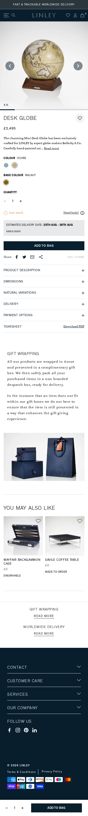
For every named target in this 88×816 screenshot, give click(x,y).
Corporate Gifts (20, 734)
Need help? (71, 213)
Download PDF (73, 326)
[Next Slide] (78, 65)
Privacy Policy (52, 771)
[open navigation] (6, 15)
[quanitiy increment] (20, 201)
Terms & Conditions (21, 772)
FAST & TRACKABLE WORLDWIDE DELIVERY (44, 4)
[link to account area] (75, 15)
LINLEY (25, 765)
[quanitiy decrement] (6, 201)
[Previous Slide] (9, 65)
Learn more (13, 231)
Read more (51, 148)
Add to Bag (44, 245)
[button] (79, 118)
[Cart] (82, 15)
